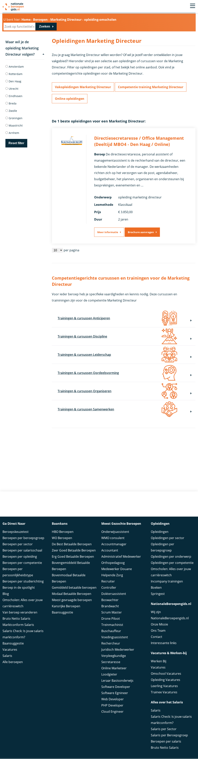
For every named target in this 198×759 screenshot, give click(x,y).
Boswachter (110, 600)
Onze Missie (159, 624)
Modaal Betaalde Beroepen (71, 594)
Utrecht (13, 88)
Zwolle (12, 111)
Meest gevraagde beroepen (72, 600)
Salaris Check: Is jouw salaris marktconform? (23, 634)
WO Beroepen (62, 538)
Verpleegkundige (113, 656)
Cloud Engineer (112, 711)
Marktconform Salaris (18, 625)
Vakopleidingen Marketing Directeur (83, 87)
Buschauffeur (111, 631)
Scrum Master (111, 612)
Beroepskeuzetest (16, 532)
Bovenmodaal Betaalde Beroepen (68, 578)
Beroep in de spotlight (19, 587)
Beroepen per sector (18, 544)
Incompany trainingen (167, 581)
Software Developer (115, 687)
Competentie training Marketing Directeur (150, 87)
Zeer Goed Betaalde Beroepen (74, 550)
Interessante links (164, 643)
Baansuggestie (13, 643)
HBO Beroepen (62, 532)
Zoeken (44, 26)
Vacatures (10, 649)
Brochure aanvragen (141, 232)
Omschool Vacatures (166, 673)
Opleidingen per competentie (172, 563)
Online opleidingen (69, 98)
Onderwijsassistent (115, 532)
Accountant (109, 550)
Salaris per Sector (164, 729)
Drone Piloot (110, 618)
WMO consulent (113, 538)
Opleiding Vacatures (165, 680)
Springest (158, 594)
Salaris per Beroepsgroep (169, 735)
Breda (12, 103)
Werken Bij (158, 661)
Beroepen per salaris (166, 741)
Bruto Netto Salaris (16, 618)
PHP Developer (112, 705)
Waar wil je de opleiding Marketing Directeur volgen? (22, 48)
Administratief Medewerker (121, 556)
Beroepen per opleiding (20, 556)
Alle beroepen (13, 662)
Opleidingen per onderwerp (171, 556)
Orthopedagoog (113, 563)
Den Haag (14, 81)
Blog (6, 594)
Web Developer (112, 699)
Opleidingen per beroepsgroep (162, 547)
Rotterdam (15, 74)
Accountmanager (113, 544)
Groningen (15, 118)
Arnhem (13, 133)
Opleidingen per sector (167, 538)
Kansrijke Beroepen (66, 606)
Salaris (7, 656)
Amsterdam (16, 66)
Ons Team (158, 630)
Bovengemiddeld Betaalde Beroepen (71, 566)
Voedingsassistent (114, 637)
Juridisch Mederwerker (117, 649)
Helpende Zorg (112, 575)
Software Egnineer (114, 693)
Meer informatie (107, 232)
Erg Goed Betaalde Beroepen (73, 556)
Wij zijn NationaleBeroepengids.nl (170, 615)
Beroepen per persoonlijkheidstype (18, 572)
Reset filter (16, 143)
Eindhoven (15, 96)
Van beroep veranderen (20, 612)
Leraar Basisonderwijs (117, 680)
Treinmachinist (112, 625)
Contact (156, 637)
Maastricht (15, 125)
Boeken (156, 587)
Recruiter (108, 581)
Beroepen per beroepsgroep (23, 538)
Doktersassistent (113, 594)
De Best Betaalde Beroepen (72, 544)
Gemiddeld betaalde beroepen (74, 587)
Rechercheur (110, 643)
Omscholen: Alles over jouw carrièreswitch (23, 603)
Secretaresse (110, 662)
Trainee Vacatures (164, 692)
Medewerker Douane (116, 569)
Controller (108, 587)
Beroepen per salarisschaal (22, 550)
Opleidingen (159, 532)
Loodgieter (109, 674)
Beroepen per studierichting (23, 581)
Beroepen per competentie (22, 563)
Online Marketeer (114, 668)
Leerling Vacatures (164, 686)
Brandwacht (110, 606)
